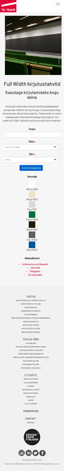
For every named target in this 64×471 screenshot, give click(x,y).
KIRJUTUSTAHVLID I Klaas (31, 304)
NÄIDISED (30, 422)
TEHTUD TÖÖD (31, 339)
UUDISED (30, 386)
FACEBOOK (42, 453)
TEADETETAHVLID (30, 307)
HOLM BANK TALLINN (31, 361)
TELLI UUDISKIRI (31, 404)
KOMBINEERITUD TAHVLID (31, 311)
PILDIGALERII (31, 343)
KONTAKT (30, 418)
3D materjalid (35, 274)
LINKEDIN (28, 453)
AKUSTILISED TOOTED (31, 325)
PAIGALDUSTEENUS (30, 393)
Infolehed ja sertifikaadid (35, 264)
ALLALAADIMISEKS (31, 383)
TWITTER (35, 453)
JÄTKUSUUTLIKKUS (31, 379)
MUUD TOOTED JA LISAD (31, 328)
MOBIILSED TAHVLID (31, 322)
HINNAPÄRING (31, 411)
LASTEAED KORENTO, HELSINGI (31, 350)
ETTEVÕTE (31, 375)
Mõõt (31, 141)
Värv (31, 154)
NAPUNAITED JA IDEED (30, 390)
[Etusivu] (8, 6)
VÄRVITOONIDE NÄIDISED (30, 332)
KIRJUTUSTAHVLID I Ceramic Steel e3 (31, 300)
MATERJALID (31, 397)
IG (22, 453)
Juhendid (35, 267)
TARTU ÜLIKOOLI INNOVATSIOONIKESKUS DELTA (31, 357)
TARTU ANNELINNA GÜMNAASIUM (30, 354)
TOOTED (30, 296)
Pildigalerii (35, 271)
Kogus (32, 128)
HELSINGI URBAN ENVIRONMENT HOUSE (31, 347)
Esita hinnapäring (31, 167)
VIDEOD (31, 400)
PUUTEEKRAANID (30, 314)
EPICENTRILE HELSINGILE (31, 368)
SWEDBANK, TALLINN (31, 364)
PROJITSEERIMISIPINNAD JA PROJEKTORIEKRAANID (30, 318)
